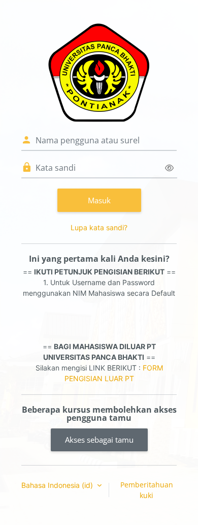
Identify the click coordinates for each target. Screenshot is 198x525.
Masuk (99, 200)
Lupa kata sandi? (99, 227)
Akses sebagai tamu (99, 440)
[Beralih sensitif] (169, 168)
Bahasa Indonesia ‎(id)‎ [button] (58, 485)
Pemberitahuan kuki (146, 490)
